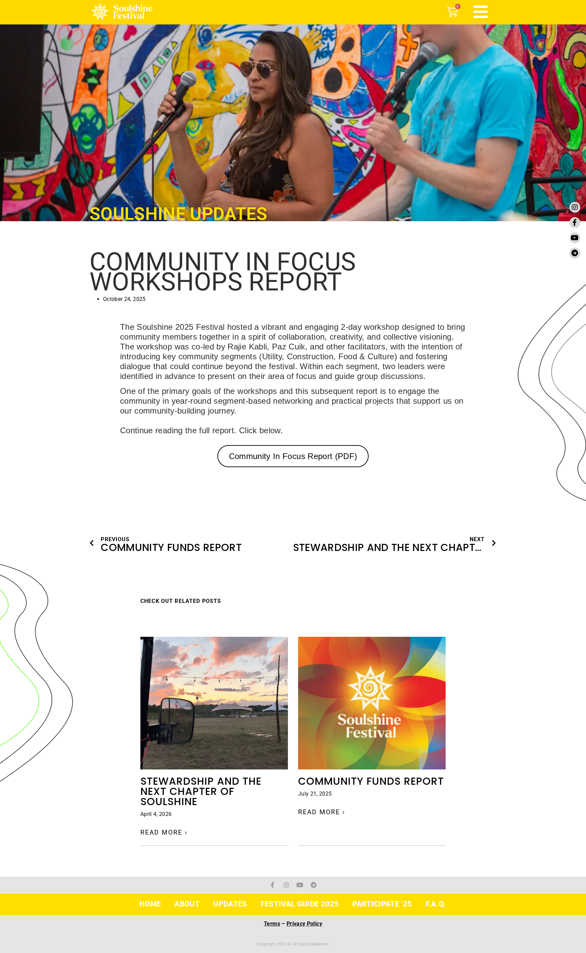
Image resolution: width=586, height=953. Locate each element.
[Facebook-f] (574, 222)
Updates (230, 904)
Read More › (164, 832)
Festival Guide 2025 (300, 904)
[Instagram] (574, 207)
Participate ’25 (382, 904)
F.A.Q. (436, 904)
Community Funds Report (371, 781)
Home (150, 904)
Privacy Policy (304, 923)
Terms (272, 923)
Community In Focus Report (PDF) (293, 456)
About (187, 904)
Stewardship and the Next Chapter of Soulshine (200, 791)
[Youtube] (574, 237)
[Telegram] (574, 253)
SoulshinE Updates (178, 214)
